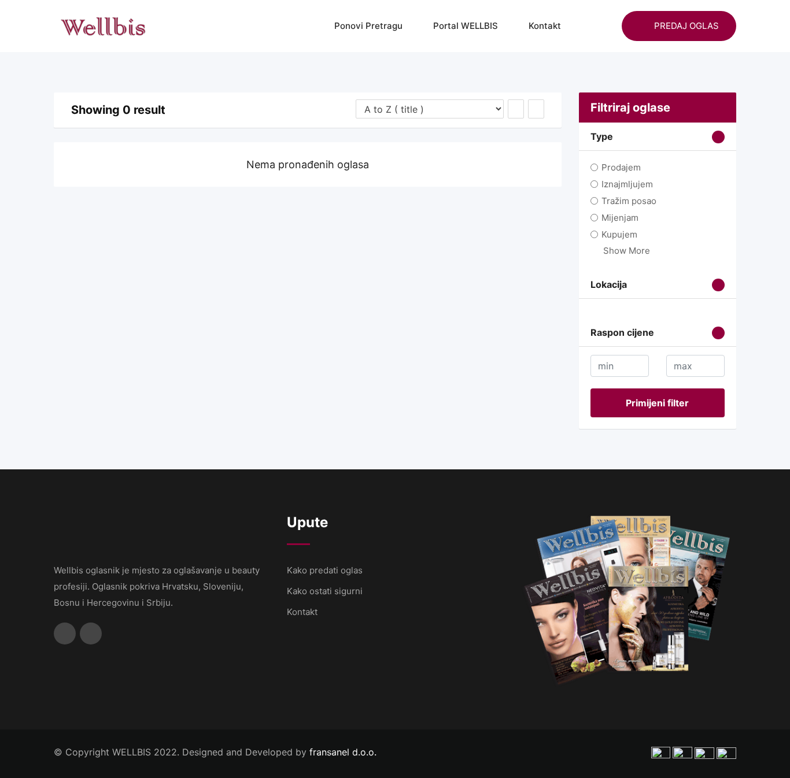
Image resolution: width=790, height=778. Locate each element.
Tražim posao (628, 200)
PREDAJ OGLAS (686, 25)
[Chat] (588, 26)
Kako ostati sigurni (325, 591)
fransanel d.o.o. (342, 752)
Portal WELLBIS (465, 25)
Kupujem (619, 234)
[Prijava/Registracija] (607, 26)
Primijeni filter (657, 403)
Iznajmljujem (627, 184)
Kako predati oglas (325, 570)
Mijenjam (619, 217)
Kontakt (545, 25)
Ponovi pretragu (368, 25)
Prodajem (621, 167)
